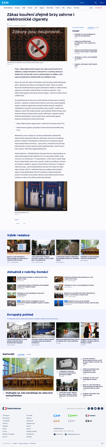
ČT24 (24, 223)
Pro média (29, 415)
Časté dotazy (30, 434)
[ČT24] (5, 3)
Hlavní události (8, 8)
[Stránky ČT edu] (89, 421)
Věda (63, 8)
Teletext (5, 423)
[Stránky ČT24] (57, 415)
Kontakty (29, 437)
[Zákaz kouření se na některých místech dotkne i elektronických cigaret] (37, 44)
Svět (36, 8)
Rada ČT (28, 426)
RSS (102, 443)
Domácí (30, 8)
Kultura (69, 8)
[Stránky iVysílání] (90, 415)
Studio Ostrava (30, 423)
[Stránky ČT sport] (72, 415)
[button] (41, 196)
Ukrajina (17, 8)
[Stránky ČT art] (71, 421)
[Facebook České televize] (92, 408)
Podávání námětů (31, 431)
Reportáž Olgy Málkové (21, 212)
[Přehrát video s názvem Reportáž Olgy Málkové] (41, 196)
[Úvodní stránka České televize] (12, 408)
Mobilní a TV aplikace (9, 434)
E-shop (5, 431)
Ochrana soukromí (23, 443)
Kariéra (28, 429)
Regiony (42, 8)
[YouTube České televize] (95, 408)
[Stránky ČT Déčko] (57, 421)
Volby (23, 8)
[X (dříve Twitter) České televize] (98, 408)
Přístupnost (33, 443)
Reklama (29, 418)
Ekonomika (50, 8)
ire (7, 24)
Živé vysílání (6, 418)
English (15, 443)
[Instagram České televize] (88, 408)
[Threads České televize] (102, 408)
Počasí (57, 8)
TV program (6, 415)
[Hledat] (95, 2)
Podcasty (76, 8)
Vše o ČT (5, 437)
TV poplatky (6, 421)
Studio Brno (29, 421)
